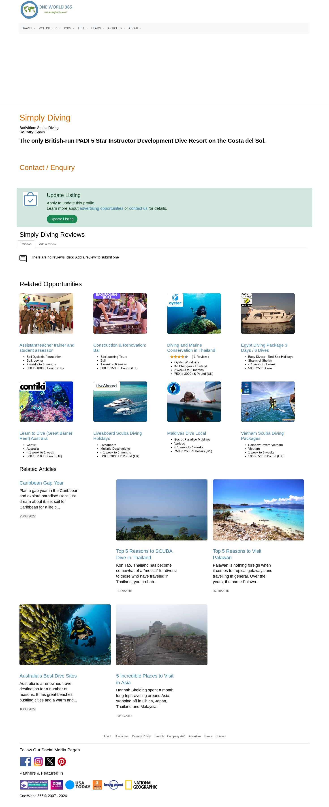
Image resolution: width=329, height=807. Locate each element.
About (107, 736)
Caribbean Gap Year (41, 483)
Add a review (47, 244)
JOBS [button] (67, 28)
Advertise (194, 736)
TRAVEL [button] (27, 28)
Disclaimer (121, 736)
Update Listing (62, 219)
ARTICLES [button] (115, 28)
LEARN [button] (96, 28)
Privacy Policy (141, 736)
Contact (221, 736)
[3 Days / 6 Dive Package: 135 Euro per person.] (268, 315)
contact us (138, 208)
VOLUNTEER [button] (48, 28)
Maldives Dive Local (186, 433)
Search (159, 736)
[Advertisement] (164, 67)
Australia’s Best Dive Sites (48, 676)
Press (208, 736)
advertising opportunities (101, 208)
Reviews (26, 244)
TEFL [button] (82, 28)
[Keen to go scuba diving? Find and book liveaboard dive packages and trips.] (120, 403)
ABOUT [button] (133, 28)
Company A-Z (176, 736)
